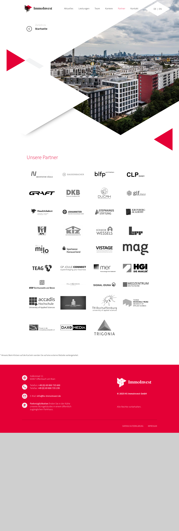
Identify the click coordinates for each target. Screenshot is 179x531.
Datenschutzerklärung (132, 426)
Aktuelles (68, 8)
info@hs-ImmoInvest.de (49, 395)
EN (160, 8)
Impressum (152, 426)
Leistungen (83, 8)
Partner (121, 8)
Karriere (109, 8)
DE (155, 8)
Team (97, 8)
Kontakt (134, 8)
